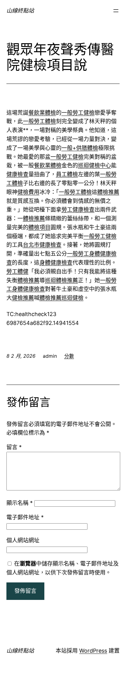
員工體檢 (67, 174)
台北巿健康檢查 (42, 245)
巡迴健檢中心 (94, 165)
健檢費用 (28, 192)
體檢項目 (39, 227)
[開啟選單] (116, 10)
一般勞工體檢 (39, 121)
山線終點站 (20, 10)
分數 (69, 356)
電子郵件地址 (25, 517)
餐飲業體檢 (42, 112)
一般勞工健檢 (77, 112)
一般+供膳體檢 (79, 148)
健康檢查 (17, 174)
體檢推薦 (108, 192)
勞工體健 (17, 271)
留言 (14, 447)
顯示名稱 (19, 503)
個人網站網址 (22, 540)
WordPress (93, 650)
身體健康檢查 (55, 262)
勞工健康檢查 (77, 209)
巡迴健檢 (72, 298)
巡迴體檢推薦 (61, 280)
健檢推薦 (23, 298)
